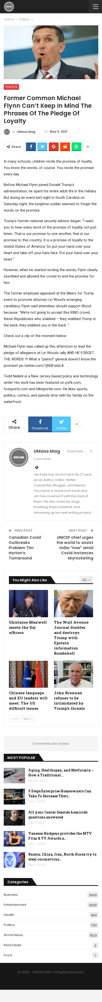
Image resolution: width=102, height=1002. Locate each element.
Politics (11, 87)
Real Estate (13, 945)
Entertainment (15, 904)
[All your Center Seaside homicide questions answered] (14, 818)
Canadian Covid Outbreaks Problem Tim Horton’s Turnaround (25, 548)
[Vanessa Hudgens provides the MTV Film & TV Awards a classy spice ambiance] (14, 839)
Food (8, 955)
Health (9, 914)
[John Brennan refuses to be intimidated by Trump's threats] (73, 674)
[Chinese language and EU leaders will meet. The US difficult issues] (28, 674)
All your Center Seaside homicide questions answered (57, 814)
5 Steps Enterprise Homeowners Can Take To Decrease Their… (59, 793)
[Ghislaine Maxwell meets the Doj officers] (28, 603)
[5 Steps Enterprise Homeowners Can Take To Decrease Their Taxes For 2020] (14, 796)
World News (13, 935)
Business (11, 894)
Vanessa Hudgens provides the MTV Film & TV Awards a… (60, 836)
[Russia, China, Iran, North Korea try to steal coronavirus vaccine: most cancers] (14, 860)
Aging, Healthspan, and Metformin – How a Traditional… (61, 772)
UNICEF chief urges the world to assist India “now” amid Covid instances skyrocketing (74, 548)
